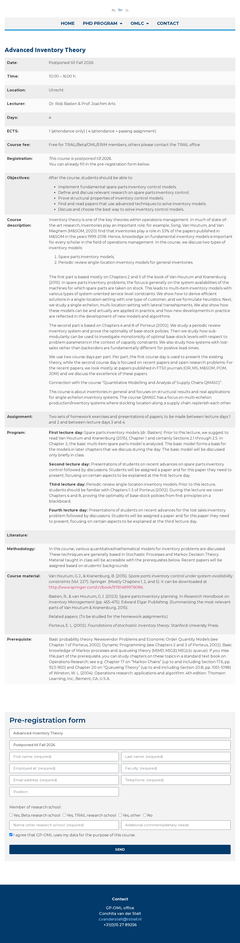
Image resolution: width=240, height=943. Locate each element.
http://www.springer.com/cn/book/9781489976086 (96, 587)
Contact (168, 23)
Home (68, 23)
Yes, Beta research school (36, 815)
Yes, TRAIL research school (91, 815)
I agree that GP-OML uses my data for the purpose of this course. (74, 835)
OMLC (137, 23)
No (150, 815)
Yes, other (132, 815)
